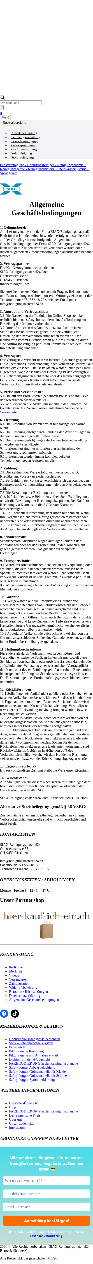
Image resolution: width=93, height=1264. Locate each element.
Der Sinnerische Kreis (24, 1115)
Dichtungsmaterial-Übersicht (29, 1059)
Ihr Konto (16, 967)
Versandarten (9, 412)
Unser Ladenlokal (22, 1123)
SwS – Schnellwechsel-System (31, 1043)
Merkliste (15, 971)
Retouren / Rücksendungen (28, 991)
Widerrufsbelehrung (23, 987)
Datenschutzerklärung (24, 996)
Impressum (17, 1127)
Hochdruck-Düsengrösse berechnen (34, 1039)
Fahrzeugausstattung (25, 137)
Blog (12, 1107)
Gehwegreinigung (24, 145)
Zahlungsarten (19, 983)
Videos (14, 975)
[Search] (2, 107)
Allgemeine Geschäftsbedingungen (34, 1000)
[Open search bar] (2, 98)
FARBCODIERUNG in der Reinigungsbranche (43, 1063)
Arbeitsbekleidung (24, 133)
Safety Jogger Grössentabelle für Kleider (38, 1071)
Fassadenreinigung (24, 141)
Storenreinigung (22, 157)
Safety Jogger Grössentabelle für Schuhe (38, 1075)
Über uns (15, 1119)
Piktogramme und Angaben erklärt (33, 1055)
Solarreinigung (21, 153)
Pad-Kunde (17, 1047)
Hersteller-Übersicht (23, 1103)
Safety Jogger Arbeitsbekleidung (32, 1067)
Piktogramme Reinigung (26, 1051)
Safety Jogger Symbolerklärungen (33, 1080)
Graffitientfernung (24, 149)
